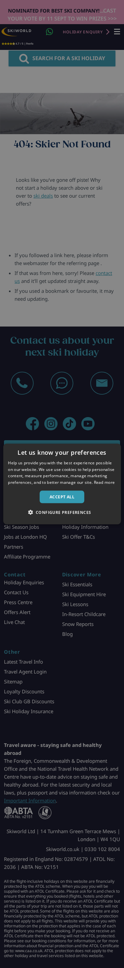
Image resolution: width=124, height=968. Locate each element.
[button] (62, 512)
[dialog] (62, 484)
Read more (104, 482)
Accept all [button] (62, 497)
